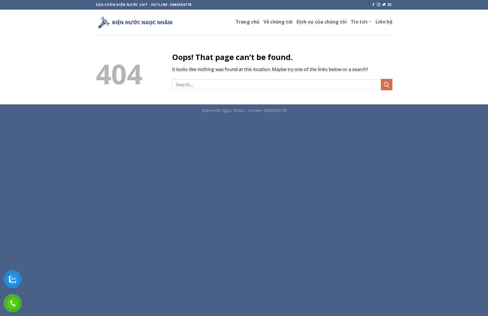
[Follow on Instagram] (378, 5)
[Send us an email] (389, 5)
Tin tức (359, 22)
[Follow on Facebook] (373, 5)
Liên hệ (384, 22)
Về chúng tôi (278, 22)
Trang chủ (248, 22)
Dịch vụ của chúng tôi (322, 22)
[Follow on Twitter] (384, 5)
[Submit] (386, 84)
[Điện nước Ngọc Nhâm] (135, 22)
